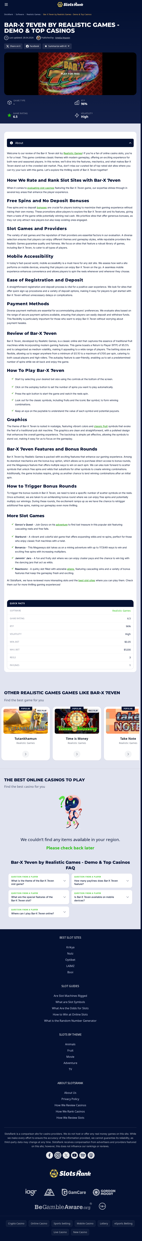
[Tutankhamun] (25, 734)
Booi (70, 972)
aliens (70, 568)
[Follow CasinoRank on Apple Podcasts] (91, 1155)
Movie (70, 1057)
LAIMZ (70, 966)
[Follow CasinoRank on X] (66, 1155)
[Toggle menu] (6, 4)
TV (70, 1069)
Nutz (70, 953)
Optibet (70, 960)
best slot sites (86, 580)
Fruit (70, 1050)
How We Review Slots (70, 1118)
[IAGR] (31, 1192)
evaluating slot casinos (40, 187)
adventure (62, 524)
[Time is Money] (77, 734)
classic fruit (101, 426)
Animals (70, 1044)
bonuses (42, 207)
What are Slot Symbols (70, 1002)
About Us (70, 1093)
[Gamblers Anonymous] (49, 1192)
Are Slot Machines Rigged (70, 996)
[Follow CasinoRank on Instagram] (57, 1155)
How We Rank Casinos (70, 1111)
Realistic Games (73, 153)
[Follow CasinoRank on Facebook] (49, 1155)
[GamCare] (74, 1192)
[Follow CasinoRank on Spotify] (82, 1155)
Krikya (70, 947)
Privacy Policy (70, 1099)
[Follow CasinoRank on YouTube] (74, 1155)
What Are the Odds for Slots (70, 1008)
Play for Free (70, 73)
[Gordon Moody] (104, 1192)
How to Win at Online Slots (70, 1014)
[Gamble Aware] (63, 1206)
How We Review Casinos (70, 1105)
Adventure (70, 1063)
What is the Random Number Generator (70, 1021)
